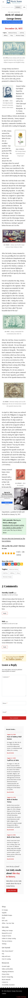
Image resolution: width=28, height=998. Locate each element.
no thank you (7, 504)
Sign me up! (7, 502)
